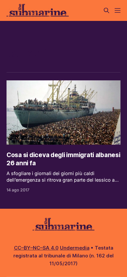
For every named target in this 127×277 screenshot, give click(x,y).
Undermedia (75, 248)
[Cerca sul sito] (106, 10)
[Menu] (117, 10)
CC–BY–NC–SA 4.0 (36, 248)
